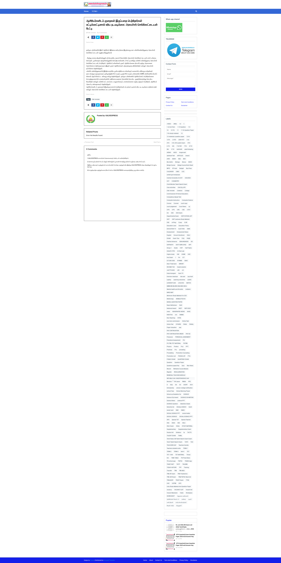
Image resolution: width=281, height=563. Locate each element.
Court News (182, 206)
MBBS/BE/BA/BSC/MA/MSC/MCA (177, 286)
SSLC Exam (170, 426)
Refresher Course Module (180, 369)
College (187, 190)
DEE (172, 213)
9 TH (172, 149)
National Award (171, 308)
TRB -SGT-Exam (171, 477)
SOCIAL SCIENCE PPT (173, 413)
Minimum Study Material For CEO (177, 295)
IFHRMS (179, 260)
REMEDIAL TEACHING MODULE (176, 375)
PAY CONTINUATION (173, 330)
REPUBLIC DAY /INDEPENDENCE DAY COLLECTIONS (178, 379)
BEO (184, 159)
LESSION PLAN (171, 283)
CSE (183, 210)
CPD (168, 210)
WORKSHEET (171, 496)
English (169, 235)
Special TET (175, 419)
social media (186, 413)
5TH (189, 143)
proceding (182, 350)
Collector (179, 190)
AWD (168, 159)
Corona (169, 203)
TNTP (178, 464)
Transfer (169, 470)
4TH (168, 143)
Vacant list (189, 489)
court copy (184, 203)
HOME (183, 254)
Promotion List (171, 356)
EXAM (168, 238)
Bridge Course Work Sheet (185, 165)
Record (169, 369)
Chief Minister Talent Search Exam (177, 184)
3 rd (188, 140)
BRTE (168, 168)
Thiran (188, 454)
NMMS (182, 315)
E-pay (180, 222)
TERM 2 (169, 451)
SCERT (185, 384)
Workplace (189, 493)
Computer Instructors (173, 200)
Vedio (181, 493)
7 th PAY (179, 146)
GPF (190, 245)
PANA (185, 324)
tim (168, 458)
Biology (177, 162)
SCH (191, 384)
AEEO (175, 152)
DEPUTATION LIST (186, 216)
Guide (175, 248)
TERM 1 (185, 448)
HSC (189, 254)
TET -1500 (170, 454)
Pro (176, 350)
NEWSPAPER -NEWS (178, 311)
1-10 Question (181, 127)
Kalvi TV (180, 273)
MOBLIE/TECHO (180, 299)
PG (184, 340)
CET (168, 181)
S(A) (171, 384)
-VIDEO (169, 124)
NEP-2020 (188, 308)
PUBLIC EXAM (171, 359)
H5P (181, 248)
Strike (177, 426)
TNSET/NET (170, 464)
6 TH (168, 146)
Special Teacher (186, 419)
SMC (177, 410)
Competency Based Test (174, 197)
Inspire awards (181, 267)
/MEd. (175, 124)
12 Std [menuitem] (94, 11)
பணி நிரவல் (170, 502)
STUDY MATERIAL (187, 426)
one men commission (173, 321)
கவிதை (184, 499)
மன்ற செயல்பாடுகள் (181, 502)
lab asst (182, 276)
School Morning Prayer (183, 391)
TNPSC (180, 461)
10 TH (173, 130)
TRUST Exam (179, 480)
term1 (182, 451)
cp (189, 206)
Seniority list (170, 407)
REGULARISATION (179, 372)
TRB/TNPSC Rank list (184, 477)
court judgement (172, 206)
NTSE (179, 318)
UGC (168, 483)
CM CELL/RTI (182, 187)
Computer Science (187, 200)
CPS (173, 210)
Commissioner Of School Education (177, 194)
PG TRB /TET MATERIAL (174, 343)
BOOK (190, 162)
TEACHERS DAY (171, 445)
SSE (178, 423)
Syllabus (178, 432)
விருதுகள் (179, 505)
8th (168, 149)
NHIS (188, 311)
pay (180, 327)
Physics (169, 346)
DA (168, 213)
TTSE (187, 480)
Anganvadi (182, 152)
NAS (180, 305)
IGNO (186, 260)
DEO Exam (179, 213)
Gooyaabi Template (109, 560)
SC (180, 384)
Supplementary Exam (184, 429)
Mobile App (170, 299)
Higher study (170, 254)
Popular (169, 520)
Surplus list (170, 432)
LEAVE (189, 280)
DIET (168, 219)
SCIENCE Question (172, 404)
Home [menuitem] (86, 11)
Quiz (183, 365)
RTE (189, 381)
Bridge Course (171, 165)
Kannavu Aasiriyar (172, 276)
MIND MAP (170, 292)
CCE (183, 171)
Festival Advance (172, 241)
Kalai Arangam (171, 273)
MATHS (188, 283)
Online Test (170, 324)
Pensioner (170, 337)
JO (183, 270)
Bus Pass (189, 168)
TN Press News (185, 458)
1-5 (189, 127)
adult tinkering (189, 149)
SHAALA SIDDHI (181, 407)
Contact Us (169, 105)
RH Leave (177, 381)
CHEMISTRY (175, 181)
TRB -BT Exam (171, 474)
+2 (180, 124)
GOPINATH (170, 245)
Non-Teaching (171, 318)
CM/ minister (92, 32)
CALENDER (170, 171)
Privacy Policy (170, 102)
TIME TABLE (174, 458)
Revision (169, 381)
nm (176, 315)
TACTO (189, 432)
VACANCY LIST (178, 489)
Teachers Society (184, 445)
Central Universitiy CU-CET (174, 178)
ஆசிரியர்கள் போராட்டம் (173, 499)
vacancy (169, 489)
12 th (188, 136)
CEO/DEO (188, 178)
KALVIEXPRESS (111, 116)
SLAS (190, 407)
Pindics (176, 346)
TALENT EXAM (171, 435)
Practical (169, 350)
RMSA (184, 381)
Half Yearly (188, 248)
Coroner (176, 203)
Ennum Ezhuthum (179, 235)
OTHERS (178, 324)
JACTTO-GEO (171, 270)
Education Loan (171, 225)
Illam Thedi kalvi (172, 264)
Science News (171, 400)
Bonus (184, 162)
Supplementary (171, 429)
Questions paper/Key (173, 365)
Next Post (157, 142)
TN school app (171, 461)
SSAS (173, 423)
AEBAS (169, 152)
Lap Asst (190, 276)
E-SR (185, 222)
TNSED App (188, 461)
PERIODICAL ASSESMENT (182, 337)
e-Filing (174, 222)
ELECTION (181, 229)
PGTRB (185, 343)
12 (182, 133)
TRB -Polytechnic (182, 474)
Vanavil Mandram (172, 493)
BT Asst (174, 168)
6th (173, 146)
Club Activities (171, 187)
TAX (192, 442)
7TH (185, 146)
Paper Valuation (172, 327)
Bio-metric (170, 162)
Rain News (190, 365)
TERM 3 (176, 451)
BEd (179, 159)
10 (167, 130)
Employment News (182, 232)
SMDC (183, 410)
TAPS (186, 442)
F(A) (183, 238)
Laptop (169, 280)
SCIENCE (186, 394)
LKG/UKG (181, 283)
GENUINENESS (183, 241)
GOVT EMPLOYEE (181, 245)
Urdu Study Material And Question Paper (179, 486)
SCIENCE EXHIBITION (187, 397)
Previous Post (89, 142)
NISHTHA (170, 315)
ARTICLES (180, 155)
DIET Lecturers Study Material (180, 219)
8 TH (190, 146)
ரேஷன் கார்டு (170, 505)
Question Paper (179, 362)
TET (188, 451)
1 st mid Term (171, 127)
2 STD (174, 140)
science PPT (181, 400)
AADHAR (179, 149)
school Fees (170, 391)
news (168, 311)
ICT (184, 257)
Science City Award (172, 397)
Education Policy (184, 225)
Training (186, 467)
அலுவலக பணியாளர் (182, 496)
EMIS (188, 229)
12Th (168, 140)
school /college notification (184, 388)
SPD (168, 419)
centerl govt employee (173, 175)
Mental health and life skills (175, 289)
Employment (170, 232)
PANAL (191, 324)
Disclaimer (184, 105)
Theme (92, 560)
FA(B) (188, 238)
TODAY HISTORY (172, 467)
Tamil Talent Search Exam (174, 442)
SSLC (183, 423)
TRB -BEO (182, 470)
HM (178, 254)
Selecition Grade (185, 404)
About (151, 560)
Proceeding (170, 353)
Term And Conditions (187, 102)
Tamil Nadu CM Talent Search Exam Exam (179, 439)
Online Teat (185, 321)
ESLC (188, 235)
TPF (180, 467)
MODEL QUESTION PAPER (174, 302)
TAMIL (180, 435)
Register (169, 372)
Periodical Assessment (173, 340)
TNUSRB (184, 464)
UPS (180, 483)
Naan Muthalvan (172, 305)
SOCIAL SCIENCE (172, 416)
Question (169, 362)
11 (178, 130)
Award (187, 155)
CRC (178, 210)
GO (192, 241)
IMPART (181, 264)
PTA (189, 356)
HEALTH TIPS (171, 251)
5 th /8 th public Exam (178, 143)
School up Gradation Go (174, 394)
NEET (180, 308)
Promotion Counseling (182, 353)
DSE (168, 222)
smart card (170, 410)
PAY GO (188, 334)
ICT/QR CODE (171, 260)
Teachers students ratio (174, 448)
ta (184, 432)
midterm (188, 289)
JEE (178, 270)
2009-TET (181, 140)
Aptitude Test (171, 155)
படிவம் (190, 499)
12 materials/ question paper (175, 136)
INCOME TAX (171, 267)
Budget (181, 168)
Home (145, 560)
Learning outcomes (179, 280)
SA (176, 384)
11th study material (172, 133)
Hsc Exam (170, 257)
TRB (175, 470)
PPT (187, 346)
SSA (168, 423)
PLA (182, 346)
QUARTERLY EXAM (183, 359)
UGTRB (174, 483)
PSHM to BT (181, 356)
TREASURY (170, 480)
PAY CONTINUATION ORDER (175, 334)
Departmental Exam (173, 216)
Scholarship (170, 388)
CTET (188, 210)
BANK (174, 159)
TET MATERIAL (179, 454)
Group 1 (169, 248)
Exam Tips (176, 238)
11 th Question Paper (187, 130)
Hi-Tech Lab (180, 251)
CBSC (177, 171)
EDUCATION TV (171, 229)
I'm (179, 257)
